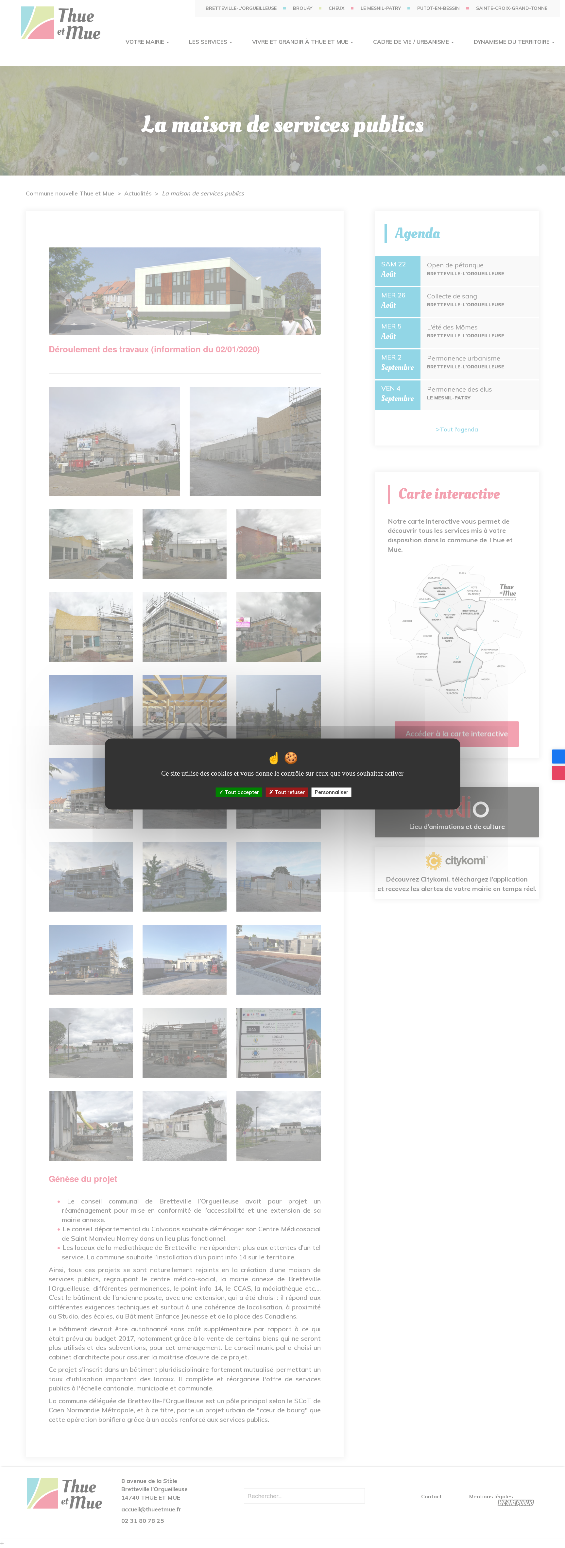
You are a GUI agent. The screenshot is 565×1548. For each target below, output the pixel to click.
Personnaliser (331, 792)
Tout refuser (289, 792)
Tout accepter (241, 792)
